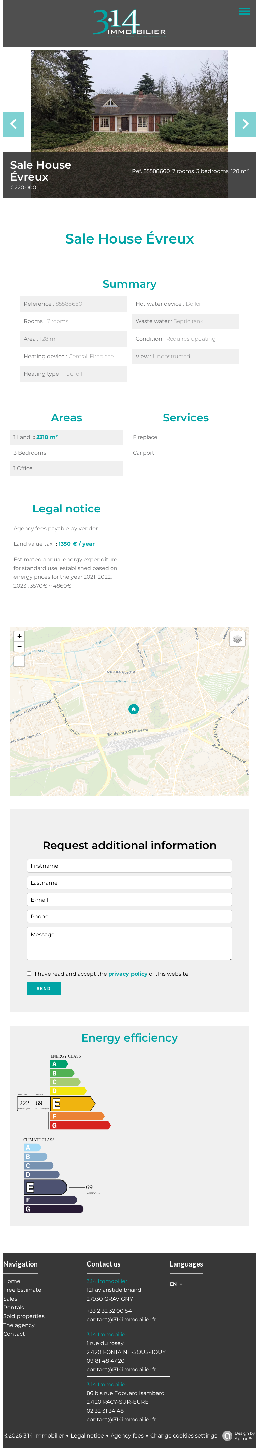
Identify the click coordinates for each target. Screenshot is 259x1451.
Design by (245, 1436)
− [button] (19, 646)
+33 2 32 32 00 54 (109, 1311)
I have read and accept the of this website (112, 974)
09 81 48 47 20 (106, 1361)
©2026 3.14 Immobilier (34, 1435)
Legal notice (87, 1435)
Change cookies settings (183, 1435)
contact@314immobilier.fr (121, 1319)
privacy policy (128, 974)
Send (44, 988)
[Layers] (237, 638)
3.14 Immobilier (107, 1281)
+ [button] (19, 636)
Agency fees (127, 1435)
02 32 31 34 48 (105, 1410)
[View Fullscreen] (19, 661)
